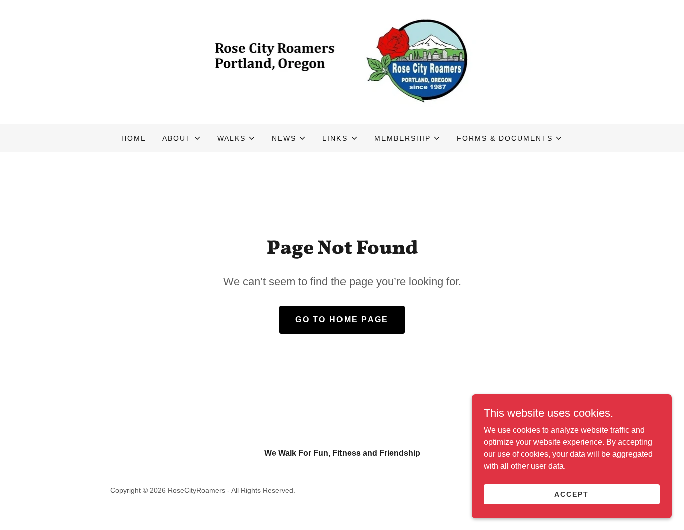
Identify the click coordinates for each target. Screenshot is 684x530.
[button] (181, 138)
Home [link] (133, 138)
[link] (342, 61)
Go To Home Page (341, 319)
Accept (571, 494)
